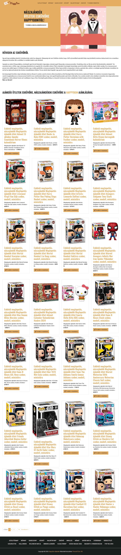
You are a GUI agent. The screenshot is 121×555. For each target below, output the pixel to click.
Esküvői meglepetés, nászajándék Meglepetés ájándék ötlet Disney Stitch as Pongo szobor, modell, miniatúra (45, 504)
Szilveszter (12, 544)
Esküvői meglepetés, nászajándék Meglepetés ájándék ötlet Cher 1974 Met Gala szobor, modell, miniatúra (45, 372)
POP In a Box (109, 544)
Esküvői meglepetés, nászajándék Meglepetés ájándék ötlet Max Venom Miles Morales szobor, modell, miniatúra (15, 315)
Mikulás (69, 540)
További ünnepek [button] (93, 3)
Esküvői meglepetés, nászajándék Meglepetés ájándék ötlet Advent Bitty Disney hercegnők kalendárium (104, 134)
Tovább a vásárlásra (12, 153)
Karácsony (59, 3)
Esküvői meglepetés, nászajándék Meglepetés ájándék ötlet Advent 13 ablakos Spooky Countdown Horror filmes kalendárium (15, 135)
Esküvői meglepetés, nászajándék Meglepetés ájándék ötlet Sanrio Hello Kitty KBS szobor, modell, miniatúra (74, 315)
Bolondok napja (35, 544)
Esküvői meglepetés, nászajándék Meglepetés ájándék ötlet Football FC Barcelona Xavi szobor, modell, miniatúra (74, 504)
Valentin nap (75, 3)
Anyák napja (86, 540)
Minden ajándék (49, 544)
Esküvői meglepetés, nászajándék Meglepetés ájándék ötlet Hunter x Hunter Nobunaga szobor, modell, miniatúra (104, 504)
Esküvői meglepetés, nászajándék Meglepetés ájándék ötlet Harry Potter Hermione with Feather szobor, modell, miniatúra (74, 135)
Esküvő (83, 3)
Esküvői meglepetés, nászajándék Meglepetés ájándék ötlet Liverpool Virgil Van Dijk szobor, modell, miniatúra (15, 193)
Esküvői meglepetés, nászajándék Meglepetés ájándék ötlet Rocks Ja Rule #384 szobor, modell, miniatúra (45, 134)
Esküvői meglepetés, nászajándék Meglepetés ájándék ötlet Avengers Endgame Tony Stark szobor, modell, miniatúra (104, 193)
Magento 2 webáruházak (93, 544)
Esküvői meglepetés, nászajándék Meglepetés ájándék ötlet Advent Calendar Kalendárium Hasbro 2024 (45, 315)
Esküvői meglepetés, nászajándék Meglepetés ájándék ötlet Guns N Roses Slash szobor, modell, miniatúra (104, 315)
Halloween (23, 544)
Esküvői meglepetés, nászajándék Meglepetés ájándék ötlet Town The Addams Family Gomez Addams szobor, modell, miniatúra (74, 373)
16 (19, 529)
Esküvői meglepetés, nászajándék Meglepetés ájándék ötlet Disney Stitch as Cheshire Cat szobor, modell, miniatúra (104, 436)
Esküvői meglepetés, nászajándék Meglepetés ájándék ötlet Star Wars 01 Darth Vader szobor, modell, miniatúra (45, 447)
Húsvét (66, 3)
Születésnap (42, 3)
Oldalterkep (61, 544)
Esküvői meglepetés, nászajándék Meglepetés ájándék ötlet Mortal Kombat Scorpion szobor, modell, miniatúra (15, 253)
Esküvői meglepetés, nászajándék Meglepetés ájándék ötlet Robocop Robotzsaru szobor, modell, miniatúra (74, 436)
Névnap (50, 3)
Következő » (24, 529)
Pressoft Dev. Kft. (78, 551)
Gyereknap (97, 540)
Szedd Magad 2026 (75, 544)
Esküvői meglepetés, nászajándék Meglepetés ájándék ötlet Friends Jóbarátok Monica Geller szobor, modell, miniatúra (15, 436)
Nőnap (77, 540)
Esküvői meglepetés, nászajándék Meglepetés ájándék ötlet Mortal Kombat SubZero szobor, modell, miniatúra (74, 253)
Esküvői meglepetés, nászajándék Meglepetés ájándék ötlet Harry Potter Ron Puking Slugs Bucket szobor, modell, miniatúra (45, 195)
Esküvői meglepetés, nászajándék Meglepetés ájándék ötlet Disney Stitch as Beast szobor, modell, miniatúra (15, 504)
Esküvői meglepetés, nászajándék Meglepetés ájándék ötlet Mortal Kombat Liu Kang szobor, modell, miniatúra (45, 253)
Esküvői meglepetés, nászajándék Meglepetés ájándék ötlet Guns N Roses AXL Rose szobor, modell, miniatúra (15, 372)
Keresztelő (108, 540)
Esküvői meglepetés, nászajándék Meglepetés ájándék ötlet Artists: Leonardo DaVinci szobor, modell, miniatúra (74, 193)
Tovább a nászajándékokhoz (36, 25)
